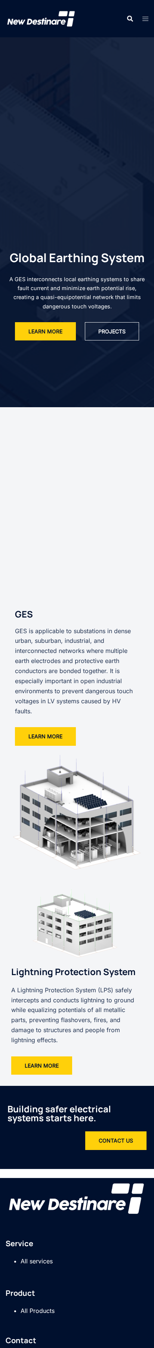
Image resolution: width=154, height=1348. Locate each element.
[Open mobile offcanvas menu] (145, 19)
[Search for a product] (130, 19)
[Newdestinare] (41, 18)
